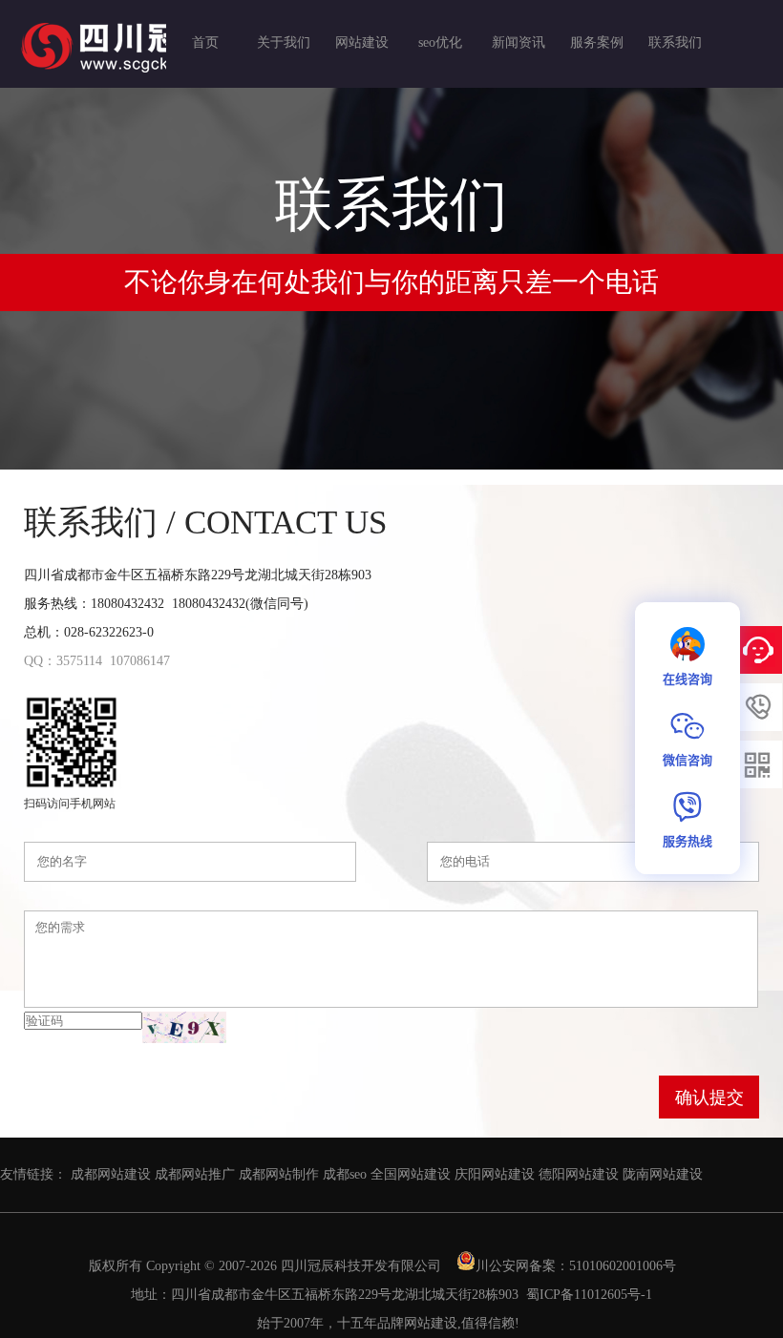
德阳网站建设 (579, 1174)
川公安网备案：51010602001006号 (578, 1266)
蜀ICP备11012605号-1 (589, 1294)
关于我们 (283, 42)
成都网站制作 (279, 1174)
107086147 (140, 661)
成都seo (345, 1174)
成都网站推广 (195, 1174)
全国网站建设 (410, 1174)
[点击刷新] (184, 1027)
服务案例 (597, 42)
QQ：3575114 (63, 661)
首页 (205, 42)
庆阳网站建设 (495, 1174)
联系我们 (675, 42)
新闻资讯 (518, 42)
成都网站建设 (111, 1174)
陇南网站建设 (663, 1174)
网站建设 (362, 42)
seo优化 (440, 42)
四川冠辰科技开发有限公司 (361, 1266)
